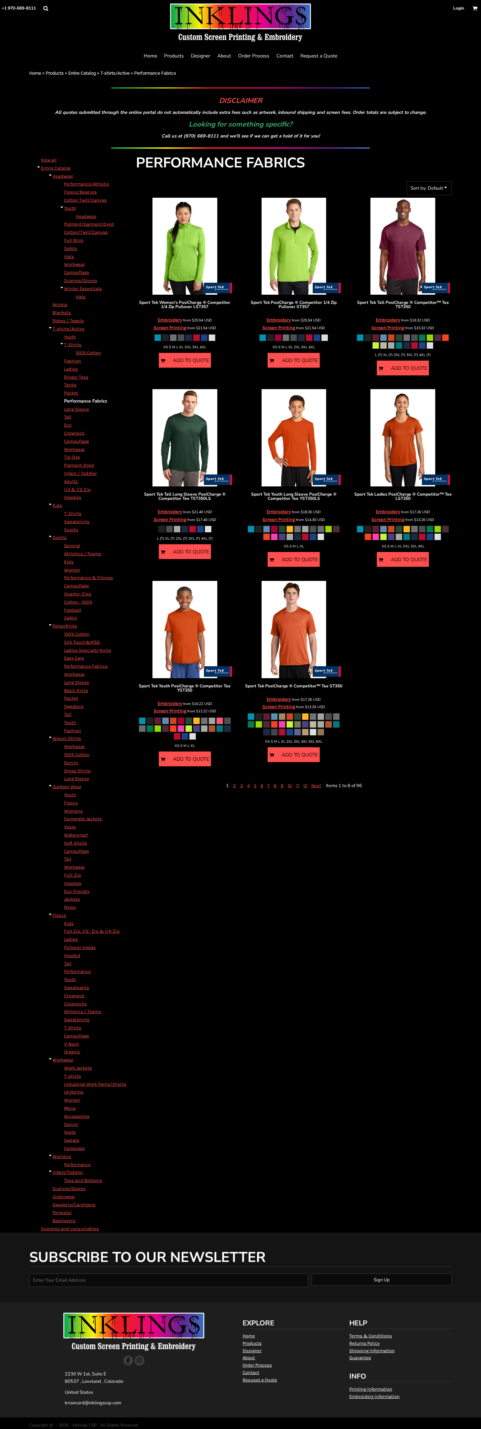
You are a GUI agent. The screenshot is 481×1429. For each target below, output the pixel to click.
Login (458, 8)
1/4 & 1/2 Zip (77, 489)
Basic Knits (76, 690)
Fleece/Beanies (80, 192)
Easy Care (74, 658)
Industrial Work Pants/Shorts (95, 1084)
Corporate (74, 1148)
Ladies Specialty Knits (87, 650)
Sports (71, 529)
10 (290, 785)
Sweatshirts (76, 521)
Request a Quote (260, 1379)
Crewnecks (75, 1003)
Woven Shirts (66, 738)
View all (49, 159)
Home (35, 73)
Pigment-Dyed (79, 465)
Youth (70, 208)
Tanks (70, 384)
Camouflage (76, 272)
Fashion (72, 360)
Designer (252, 1350)
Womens (73, 811)
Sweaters (73, 706)
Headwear (62, 176)
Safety (70, 248)
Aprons (59, 304)
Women (72, 569)
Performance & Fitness (88, 577)
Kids (57, 505)
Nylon (70, 907)
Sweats (71, 1140)
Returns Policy (364, 1343)
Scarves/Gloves (80, 280)
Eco (67, 425)
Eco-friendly (76, 891)
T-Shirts (72, 344)
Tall (67, 416)
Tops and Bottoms (83, 1180)
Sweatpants (76, 987)
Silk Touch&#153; (82, 642)
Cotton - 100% (78, 602)
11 (297, 785)
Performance (77, 971)
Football (72, 610)
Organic (72, 1051)
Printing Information (370, 1389)
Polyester (62, 1212)
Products (55, 73)
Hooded (72, 955)
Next (316, 785)
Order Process (257, 1365)
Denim (71, 762)
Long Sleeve (76, 409)
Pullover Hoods (80, 947)
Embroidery (170, 320)
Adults (71, 481)
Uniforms (73, 1091)
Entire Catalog (82, 73)
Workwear (74, 264)
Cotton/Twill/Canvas (86, 232)
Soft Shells (75, 843)
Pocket (71, 392)
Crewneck (74, 433)
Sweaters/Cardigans (73, 1204)
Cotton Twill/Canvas (85, 200)
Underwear (63, 1196)
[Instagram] (139, 1361)
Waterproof (76, 835)
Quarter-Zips (77, 593)
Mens (70, 1108)
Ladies (71, 369)
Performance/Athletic (87, 183)
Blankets (61, 312)
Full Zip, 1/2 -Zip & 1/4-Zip (92, 931)
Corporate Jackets (83, 818)
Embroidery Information (374, 1396)
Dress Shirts (77, 770)
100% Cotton (88, 352)
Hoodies (72, 497)
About (249, 1357)
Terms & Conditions (370, 1335)
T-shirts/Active (115, 73)
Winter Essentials (83, 288)
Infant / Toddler (80, 473)
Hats (69, 256)
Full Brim (73, 240)
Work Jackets (78, 1068)
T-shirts (72, 1076)
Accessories (76, 1116)
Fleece (71, 802)
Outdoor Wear (66, 786)
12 (305, 785)
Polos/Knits (64, 625)
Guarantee (360, 1357)
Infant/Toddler (67, 1172)
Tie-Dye (72, 457)
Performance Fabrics (86, 666)
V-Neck (71, 1044)
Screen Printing (170, 327)
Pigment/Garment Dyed (89, 224)
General (72, 545)
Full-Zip (72, 875)
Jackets (72, 899)
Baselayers (63, 1220)
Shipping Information (372, 1350)
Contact (251, 1372)
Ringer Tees (76, 377)
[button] (45, 8)
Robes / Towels (68, 320)
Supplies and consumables (70, 1228)
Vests (70, 826)
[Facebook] (128, 1361)
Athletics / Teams (82, 553)
